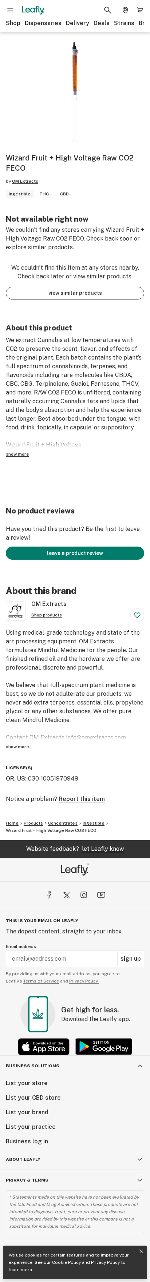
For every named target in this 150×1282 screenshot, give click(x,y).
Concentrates (63, 823)
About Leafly (23, 1159)
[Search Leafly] (107, 10)
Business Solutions (32, 1065)
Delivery (77, 23)
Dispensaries (43, 23)
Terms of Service (41, 981)
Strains (124, 23)
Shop (13, 23)
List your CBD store (33, 1097)
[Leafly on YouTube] (101, 894)
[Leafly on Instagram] (83, 894)
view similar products (75, 293)
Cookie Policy (66, 1262)
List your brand (27, 1112)
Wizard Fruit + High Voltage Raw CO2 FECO (51, 830)
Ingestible (93, 823)
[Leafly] (33, 10)
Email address (21, 946)
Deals (102, 23)
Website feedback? (75, 848)
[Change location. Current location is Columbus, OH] (125, 10)
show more (17, 454)
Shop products (46, 615)
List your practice (31, 1126)
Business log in (27, 1141)
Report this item (82, 798)
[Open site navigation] (10, 10)
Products (33, 823)
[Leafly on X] (66, 894)
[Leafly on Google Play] (103, 1046)
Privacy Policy (105, 1262)
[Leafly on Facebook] (49, 894)
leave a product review (75, 553)
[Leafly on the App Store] (44, 1046)
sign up (131, 958)
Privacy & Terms (27, 1180)
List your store (27, 1083)
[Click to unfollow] (137, 615)
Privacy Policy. (84, 981)
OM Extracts (25, 181)
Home (12, 823)
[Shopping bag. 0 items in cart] (139, 10)
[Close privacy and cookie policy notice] (141, 1251)
